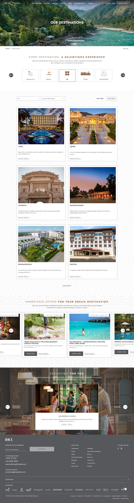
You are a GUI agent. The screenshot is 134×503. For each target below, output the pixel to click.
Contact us (90, 460)
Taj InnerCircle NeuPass (94, 451)
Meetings (74, 460)
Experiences (74, 466)
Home (7, 48)
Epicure (89, 454)
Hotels (73, 451)
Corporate (73, 496)
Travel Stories (91, 463)
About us (89, 457)
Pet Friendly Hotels (76, 457)
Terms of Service (97, 496)
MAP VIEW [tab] (111, 99)
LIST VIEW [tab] (100, 99)
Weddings (90, 448)
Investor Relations (116, 496)
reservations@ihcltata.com (15, 464)
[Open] (39, 99)
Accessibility (106, 496)
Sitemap (89, 466)
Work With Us (88, 496)
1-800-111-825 (11, 458)
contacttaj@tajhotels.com (15, 472)
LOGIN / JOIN (66, 424)
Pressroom (80, 496)
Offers (73, 454)
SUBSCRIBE (42, 449)
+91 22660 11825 (11, 461)
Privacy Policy (115, 498)
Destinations (75, 448)
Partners (125, 496)
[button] (67, 479)
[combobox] (27, 98)
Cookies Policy (125, 498)
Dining (73, 463)
